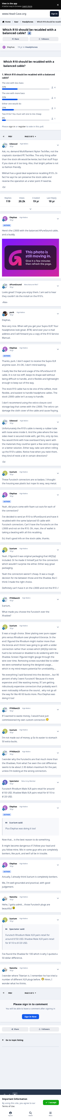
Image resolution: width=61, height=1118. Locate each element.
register (22, 126)
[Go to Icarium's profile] (5, 473)
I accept (52, 1102)
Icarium (13, 472)
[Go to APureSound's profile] (5, 285)
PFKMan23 (15, 598)
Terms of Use (8, 1106)
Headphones (31, 47)
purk (12, 312)
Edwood (13, 144)
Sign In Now (30, 1016)
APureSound (16, 284)
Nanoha (13, 897)
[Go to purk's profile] (5, 313)
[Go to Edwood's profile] (5, 145)
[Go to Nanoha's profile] (5, 898)
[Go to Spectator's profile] (5, 782)
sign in (12, 126)
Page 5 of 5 (29, 136)
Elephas (11, 47)
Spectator (14, 781)
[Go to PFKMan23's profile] (5, 599)
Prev (10, 136)
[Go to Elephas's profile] (4, 47)
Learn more (5, 5)
